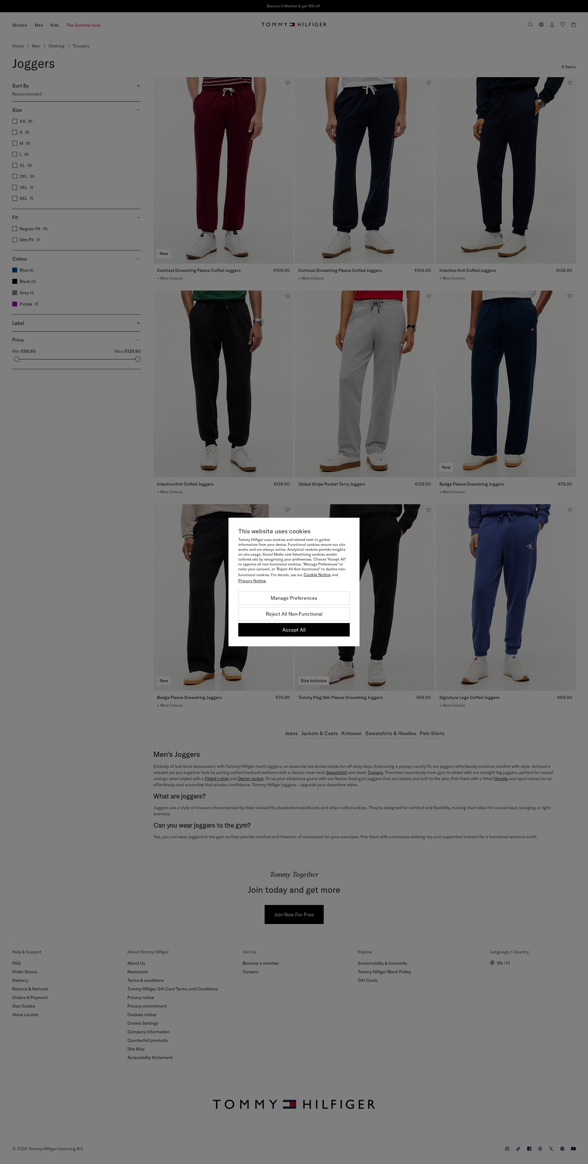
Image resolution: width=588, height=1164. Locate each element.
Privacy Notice (252, 581)
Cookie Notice (317, 574)
